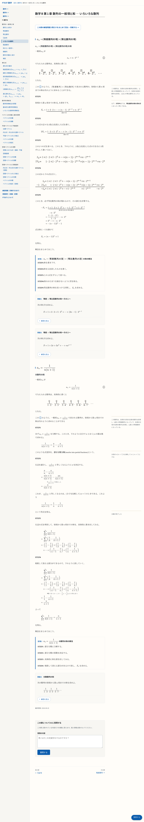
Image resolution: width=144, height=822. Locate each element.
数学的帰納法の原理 (9, 104)
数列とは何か (7, 27)
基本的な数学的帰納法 (10, 107)
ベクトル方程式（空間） (11, 184)
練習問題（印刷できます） (11, 190)
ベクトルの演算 (8, 121)
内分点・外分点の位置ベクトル (13, 132)
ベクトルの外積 (8, 180)
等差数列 (6, 31)
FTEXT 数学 (7, 2)
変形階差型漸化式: (8, 76)
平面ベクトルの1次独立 (11, 136)
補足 (4, 58)
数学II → (6, 16)
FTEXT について (7, 197)
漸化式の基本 (7, 66)
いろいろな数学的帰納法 (11, 110)
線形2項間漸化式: (8, 72)
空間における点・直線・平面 (12, 150)
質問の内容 (41, 733)
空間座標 (6, 153)
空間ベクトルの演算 (9, 160)
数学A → (6, 12)
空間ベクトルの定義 (9, 157)
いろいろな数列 (8, 41)
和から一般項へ (8, 48)
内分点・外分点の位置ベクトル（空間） (13, 169)
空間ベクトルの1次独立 (11, 173)
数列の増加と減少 (9, 55)
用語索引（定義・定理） (10, 194)
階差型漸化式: (6, 69)
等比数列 (6, 34)
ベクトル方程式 (8, 143)
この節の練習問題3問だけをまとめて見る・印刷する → (58, 27)
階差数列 (6, 45)
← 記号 (38, 771)
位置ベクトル (7, 129)
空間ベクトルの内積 (9, 177)
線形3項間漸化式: (8, 82)
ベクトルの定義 (8, 118)
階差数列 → (100, 771)
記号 (4, 37)
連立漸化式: (12, 93)
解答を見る (45, 321)
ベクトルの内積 (8, 139)
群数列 (5, 51)
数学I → (5, 9)
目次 (15, 3)
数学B (20, 3)
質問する (44, 752)
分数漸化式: (8, 88)
